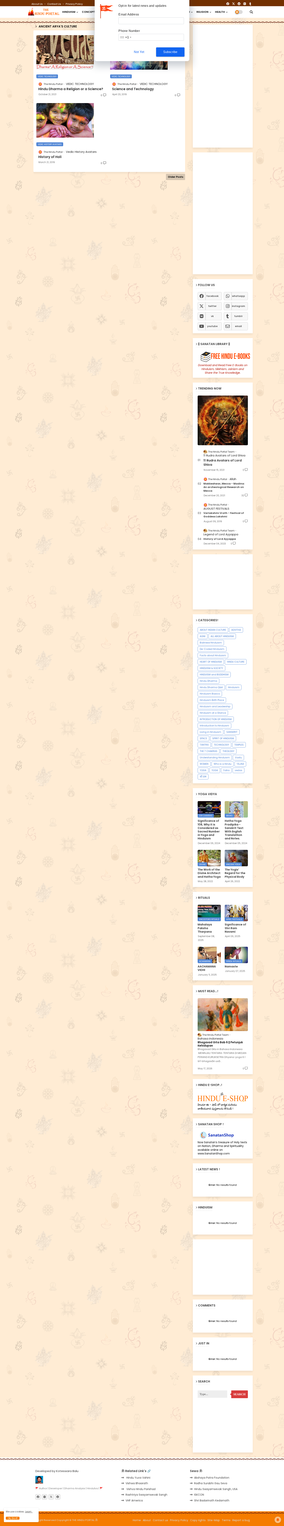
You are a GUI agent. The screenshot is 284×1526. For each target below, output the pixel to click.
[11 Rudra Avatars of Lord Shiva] (223, 420)
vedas (238, 770)
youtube (212, 326)
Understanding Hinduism (215, 757)
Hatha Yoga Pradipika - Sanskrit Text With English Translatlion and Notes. (234, 829)
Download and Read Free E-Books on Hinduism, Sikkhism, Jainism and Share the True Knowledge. (222, 369)
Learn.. (29, 1511)
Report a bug (241, 1520)
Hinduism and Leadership (215, 706)
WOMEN (204, 764)
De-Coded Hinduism (212, 649)
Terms (226, 1520)
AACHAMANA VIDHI (207, 968)
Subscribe (170, 52)
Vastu (238, 757)
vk (212, 316)
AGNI (202, 636)
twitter (212, 306)
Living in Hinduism (210, 732)
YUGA (215, 770)
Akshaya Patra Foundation (211, 1478)
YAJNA (240, 764)
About (147, 1520)
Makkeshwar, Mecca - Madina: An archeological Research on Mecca (224, 487)
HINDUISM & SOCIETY (211, 668)
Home (137, 1520)
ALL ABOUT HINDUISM (222, 636)
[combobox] (125, 37)
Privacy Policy (74, 4)
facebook (212, 296)
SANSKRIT (231, 732)
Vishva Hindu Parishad (141, 1489)
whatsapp (238, 296)
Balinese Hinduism (211, 642)
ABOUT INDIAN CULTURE (213, 629)
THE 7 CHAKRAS (208, 751)
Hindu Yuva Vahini (138, 1478)
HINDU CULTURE (235, 661)
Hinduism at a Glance (213, 712)
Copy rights (198, 1520)
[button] (251, 12)
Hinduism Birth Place (212, 700)
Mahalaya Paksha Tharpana (205, 928)
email (238, 326)
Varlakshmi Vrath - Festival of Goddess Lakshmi (223, 514)
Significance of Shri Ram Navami (235, 928)
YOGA (203, 770)
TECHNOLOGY (221, 744)
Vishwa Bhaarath (137, 1483)
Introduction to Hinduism (214, 725)
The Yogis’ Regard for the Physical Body (235, 873)
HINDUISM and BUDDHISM (214, 674)
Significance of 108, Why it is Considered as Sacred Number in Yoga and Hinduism (209, 829)
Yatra (226, 770)
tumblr (238, 316)
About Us (37, 4)
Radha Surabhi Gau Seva (210, 1483)
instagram (238, 306)
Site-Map (213, 1520)
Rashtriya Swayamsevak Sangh (146, 1495)
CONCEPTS (89, 12)
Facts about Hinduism (213, 655)
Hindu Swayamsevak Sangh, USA (215, 1489)
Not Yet (139, 52)
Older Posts (175, 177)
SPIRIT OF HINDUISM (223, 738)
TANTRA (204, 744)
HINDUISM (68, 12)
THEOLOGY (228, 751)
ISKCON (199, 1495)
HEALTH (220, 12)
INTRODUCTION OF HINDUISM (216, 719)
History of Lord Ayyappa (219, 539)
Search (239, 1394)
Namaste (231, 966)
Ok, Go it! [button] (13, 1518)
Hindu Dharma (208, 681)
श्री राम (203, 776)
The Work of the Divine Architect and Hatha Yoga (209, 873)
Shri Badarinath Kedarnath (211, 1500)
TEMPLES (239, 744)
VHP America (134, 1500)
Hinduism (233, 687)
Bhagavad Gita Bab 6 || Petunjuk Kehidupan (220, 1044)
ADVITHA (236, 629)
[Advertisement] (109, 221)
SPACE (203, 738)
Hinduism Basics (210, 693)
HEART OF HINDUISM (211, 661)
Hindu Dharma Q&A (211, 687)
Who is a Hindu (222, 764)
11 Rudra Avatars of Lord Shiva (222, 462)
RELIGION (202, 12)
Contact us (54, 4)
